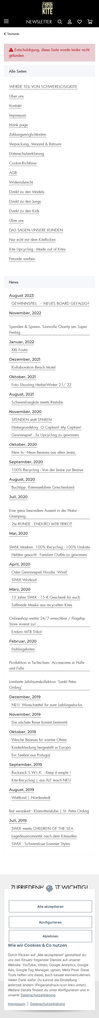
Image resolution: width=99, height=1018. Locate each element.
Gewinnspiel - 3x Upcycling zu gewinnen (45, 435)
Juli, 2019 (18, 820)
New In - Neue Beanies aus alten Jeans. (44, 452)
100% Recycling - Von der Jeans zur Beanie (47, 469)
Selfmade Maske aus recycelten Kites (42, 605)
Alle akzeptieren (50, 906)
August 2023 (21, 295)
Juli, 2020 (18, 497)
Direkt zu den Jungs (25, 201)
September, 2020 (26, 462)
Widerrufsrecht (21, 182)
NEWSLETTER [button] (39, 22)
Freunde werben (22, 258)
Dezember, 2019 (25, 697)
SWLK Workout (24, 579)
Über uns (16, 96)
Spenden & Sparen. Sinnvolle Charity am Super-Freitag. (48, 329)
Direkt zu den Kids (24, 210)
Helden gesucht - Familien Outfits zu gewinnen (49, 554)
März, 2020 (20, 589)
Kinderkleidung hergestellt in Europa (41, 747)
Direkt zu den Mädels (26, 191)
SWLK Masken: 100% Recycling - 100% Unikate (49, 547)
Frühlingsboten (23, 649)
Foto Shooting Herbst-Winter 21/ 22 (41, 384)
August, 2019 (21, 790)
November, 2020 (25, 412)
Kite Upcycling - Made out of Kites (37, 249)
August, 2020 (22, 479)
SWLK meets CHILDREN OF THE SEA (42, 828)
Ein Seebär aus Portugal (31, 755)
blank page (18, 124)
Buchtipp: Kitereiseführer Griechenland (43, 487)
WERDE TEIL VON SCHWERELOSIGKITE (43, 86)
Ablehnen (50, 936)
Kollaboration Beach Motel (34, 367)
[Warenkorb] (90, 22)
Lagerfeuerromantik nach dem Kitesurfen (44, 836)
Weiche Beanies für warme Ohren (39, 739)
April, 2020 (19, 564)
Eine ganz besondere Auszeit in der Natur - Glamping (44, 513)
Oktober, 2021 (22, 377)
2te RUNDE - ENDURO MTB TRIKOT (42, 523)
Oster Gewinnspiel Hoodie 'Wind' (40, 572)
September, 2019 (25, 764)
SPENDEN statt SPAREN (32, 419)
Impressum (16, 1004)
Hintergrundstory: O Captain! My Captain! (46, 427)
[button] (60, 22)
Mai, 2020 (18, 533)
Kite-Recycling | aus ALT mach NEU (41, 780)
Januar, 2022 (21, 342)
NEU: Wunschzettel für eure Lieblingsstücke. (47, 704)
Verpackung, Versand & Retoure (35, 144)
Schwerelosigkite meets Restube (37, 402)
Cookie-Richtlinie (23, 163)
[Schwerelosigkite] (47, 8)
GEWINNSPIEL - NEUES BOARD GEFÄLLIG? (50, 303)
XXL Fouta (19, 349)
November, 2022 (25, 313)
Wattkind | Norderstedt (31, 797)
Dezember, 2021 (24, 359)
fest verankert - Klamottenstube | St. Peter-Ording (49, 811)
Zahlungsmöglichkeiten (27, 134)
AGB (13, 172)
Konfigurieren (50, 922)
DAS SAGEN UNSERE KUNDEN (36, 230)
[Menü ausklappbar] (6, 19)
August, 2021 (21, 394)
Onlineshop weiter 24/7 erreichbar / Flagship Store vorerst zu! (47, 621)
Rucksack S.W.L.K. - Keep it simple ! (41, 772)
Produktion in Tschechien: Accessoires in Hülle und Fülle (46, 665)
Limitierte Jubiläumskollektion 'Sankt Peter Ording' (42, 684)
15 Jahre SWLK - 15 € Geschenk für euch (46, 597)
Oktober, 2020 (23, 444)
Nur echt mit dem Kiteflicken (32, 239)
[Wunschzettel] (79, 22)
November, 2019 (25, 714)
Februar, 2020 (23, 641)
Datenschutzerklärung (38, 995)
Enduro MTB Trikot (27, 631)
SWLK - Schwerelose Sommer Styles (41, 843)
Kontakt (15, 105)
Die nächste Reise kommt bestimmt (39, 722)
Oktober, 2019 (22, 732)
